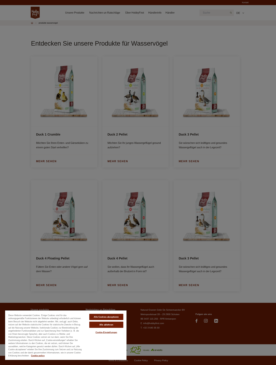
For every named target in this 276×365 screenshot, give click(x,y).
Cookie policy (38, 355)
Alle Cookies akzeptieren (106, 317)
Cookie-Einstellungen (106, 332)
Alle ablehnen (106, 325)
